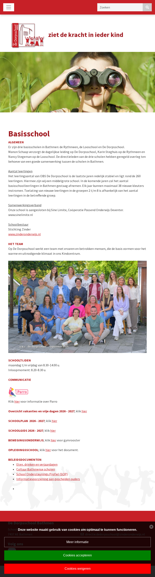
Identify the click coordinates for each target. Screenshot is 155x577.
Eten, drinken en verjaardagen (37, 464)
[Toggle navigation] (8, 7)
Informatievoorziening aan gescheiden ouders (48, 479)
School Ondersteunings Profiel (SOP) (42, 474)
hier (17, 401)
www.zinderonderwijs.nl (24, 234)
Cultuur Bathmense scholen (35, 469)
